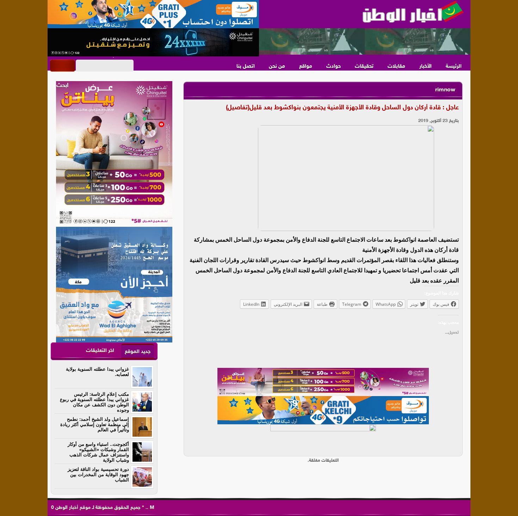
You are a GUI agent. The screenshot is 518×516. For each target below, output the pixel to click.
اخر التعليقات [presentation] (100, 351)
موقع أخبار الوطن (72, 508)
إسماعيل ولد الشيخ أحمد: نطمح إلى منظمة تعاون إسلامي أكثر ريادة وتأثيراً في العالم (94, 424)
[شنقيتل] (153, 42)
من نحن (277, 66)
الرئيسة (454, 66)
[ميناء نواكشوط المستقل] (364, 41)
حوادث (333, 66)
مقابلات (396, 66)
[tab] (137, 351)
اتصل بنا (245, 66)
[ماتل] (323, 438)
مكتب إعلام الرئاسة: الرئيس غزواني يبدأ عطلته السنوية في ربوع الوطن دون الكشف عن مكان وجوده (94, 402)
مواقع (305, 66)
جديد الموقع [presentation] (137, 352)
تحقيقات (364, 66)
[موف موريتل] (153, 14)
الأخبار (425, 66)
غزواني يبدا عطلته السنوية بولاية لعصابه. (97, 371)
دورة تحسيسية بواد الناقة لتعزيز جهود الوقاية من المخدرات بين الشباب (98, 474)
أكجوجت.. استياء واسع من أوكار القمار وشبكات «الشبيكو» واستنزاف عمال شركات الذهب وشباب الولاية (98, 452)
